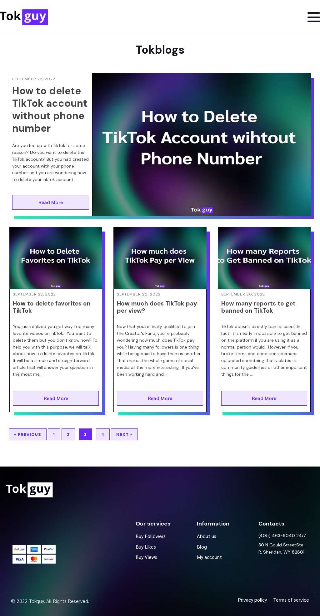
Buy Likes (146, 546)
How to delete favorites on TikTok (52, 307)
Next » (124, 434)
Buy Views (146, 557)
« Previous (27, 434)
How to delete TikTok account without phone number (50, 109)
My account (209, 557)
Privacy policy (252, 599)
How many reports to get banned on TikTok (258, 307)
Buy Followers (151, 536)
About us (206, 536)
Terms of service (291, 599)
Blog (202, 546)
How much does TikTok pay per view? (157, 307)
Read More (50, 202)
